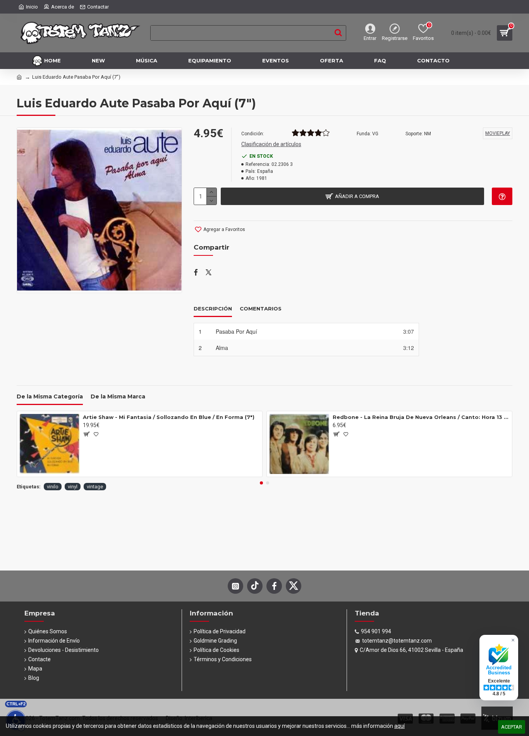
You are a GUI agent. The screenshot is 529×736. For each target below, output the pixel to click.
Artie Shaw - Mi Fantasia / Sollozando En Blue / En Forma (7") (168, 417)
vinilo (52, 487)
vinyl (72, 487)
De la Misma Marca (118, 396)
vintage (95, 487)
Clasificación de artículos (271, 144)
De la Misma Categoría (50, 396)
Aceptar (511, 727)
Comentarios (261, 308)
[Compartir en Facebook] (196, 272)
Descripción (213, 308)
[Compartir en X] (208, 272)
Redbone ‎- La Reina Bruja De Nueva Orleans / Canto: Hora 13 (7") (421, 417)
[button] (261, 482)
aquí (399, 726)
